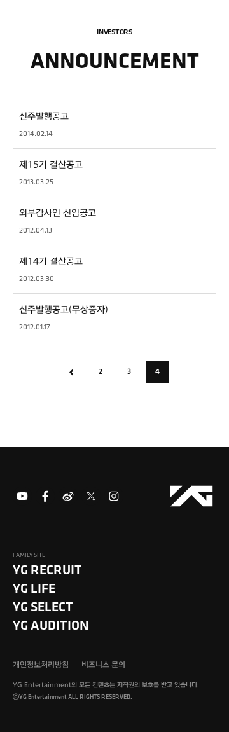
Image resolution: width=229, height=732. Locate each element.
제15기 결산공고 (51, 165)
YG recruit (47, 569)
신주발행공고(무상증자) (63, 310)
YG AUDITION (51, 624)
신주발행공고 (44, 116)
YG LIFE (34, 588)
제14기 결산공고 (51, 261)
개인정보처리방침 (41, 665)
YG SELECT (43, 606)
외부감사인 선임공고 (57, 213)
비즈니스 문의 (103, 665)
